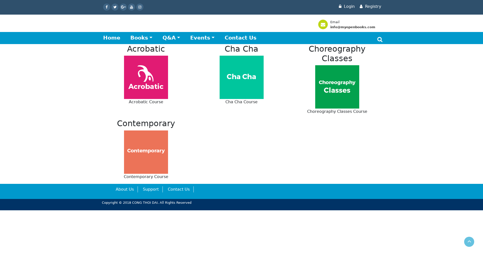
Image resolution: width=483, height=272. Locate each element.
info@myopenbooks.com (352, 27)
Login (349, 6)
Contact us (241, 38)
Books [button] (139, 38)
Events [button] (200, 38)
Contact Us (179, 189)
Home (111, 38)
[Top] (469, 242)
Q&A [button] (169, 38)
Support (151, 189)
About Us (125, 189)
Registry (372, 6)
